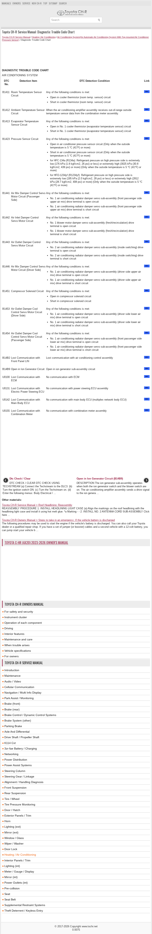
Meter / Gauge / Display (19, 871)
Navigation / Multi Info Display (22, 692)
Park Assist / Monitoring (19, 698)
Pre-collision (12, 888)
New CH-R (37, 3)
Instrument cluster (15, 617)
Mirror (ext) (11, 832)
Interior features (14, 633)
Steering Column (14, 771)
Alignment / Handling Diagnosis (23, 782)
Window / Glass (14, 838)
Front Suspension (15, 787)
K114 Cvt (10, 743)
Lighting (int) (12, 866)
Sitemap (53, 3)
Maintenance (12, 675)
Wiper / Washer (14, 843)
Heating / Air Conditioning (44, 37)
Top (45, 3)
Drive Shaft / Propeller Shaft (21, 737)
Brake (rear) (12, 709)
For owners (11, 656)
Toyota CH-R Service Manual (16, 37)
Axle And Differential (16, 731)
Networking (11, 754)
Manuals (6, 3)
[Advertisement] (76, 55)
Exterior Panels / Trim (17, 815)
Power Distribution (15, 759)
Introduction (11, 670)
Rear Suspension (15, 793)
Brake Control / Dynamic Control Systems (30, 715)
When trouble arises (16, 645)
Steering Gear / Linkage (19, 776)
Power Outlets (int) (16, 882)
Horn (7, 821)
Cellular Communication (19, 687)
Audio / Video (12, 681)
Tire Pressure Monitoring (19, 804)
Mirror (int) (11, 877)
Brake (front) (12, 703)
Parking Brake (13, 726)
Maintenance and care (18, 639)
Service (26, 3)
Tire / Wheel (11, 798)
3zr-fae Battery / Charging (20, 748)
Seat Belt (10, 899)
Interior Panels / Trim (17, 860)
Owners (16, 3)
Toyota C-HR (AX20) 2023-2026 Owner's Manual (36, 542)
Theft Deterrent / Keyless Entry (23, 910)
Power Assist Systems (18, 765)
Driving (8, 628)
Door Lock (10, 849)
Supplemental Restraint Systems (24, 905)
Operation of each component (23, 622)
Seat (7, 894)
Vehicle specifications (17, 650)
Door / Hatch (12, 810)
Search (63, 3)
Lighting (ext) (12, 826)
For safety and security (18, 611)
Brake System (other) (17, 720)
